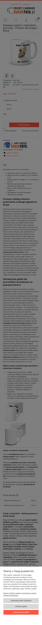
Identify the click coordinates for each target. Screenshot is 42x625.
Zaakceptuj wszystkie (21, 612)
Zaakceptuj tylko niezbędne (21, 601)
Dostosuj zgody (21, 606)
